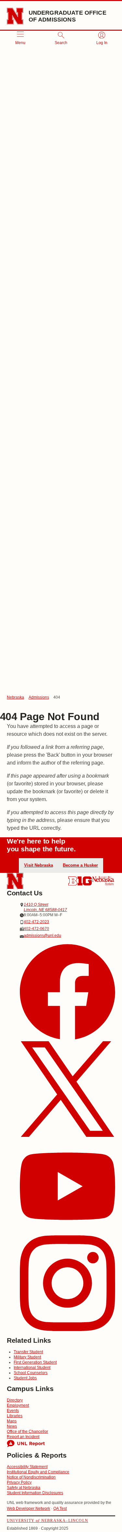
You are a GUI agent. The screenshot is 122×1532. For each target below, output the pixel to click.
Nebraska (15, 697)
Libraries (14, 1416)
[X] (67, 1089)
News (12, 1426)
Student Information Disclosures (35, 1493)
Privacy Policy (19, 1482)
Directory (15, 1400)
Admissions (39, 697)
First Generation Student (35, 1362)
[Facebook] (67, 992)
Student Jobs (25, 1378)
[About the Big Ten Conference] (80, 881)
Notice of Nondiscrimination (31, 1477)
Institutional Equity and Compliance (38, 1472)
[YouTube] (67, 1187)
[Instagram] (67, 1284)
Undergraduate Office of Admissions (67, 16)
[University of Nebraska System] (103, 881)
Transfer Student (28, 1352)
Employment (18, 1405)
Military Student (27, 1357)
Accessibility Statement (27, 1466)
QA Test (60, 1508)
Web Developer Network (28, 1508)
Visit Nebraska (38, 865)
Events (13, 1410)
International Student (32, 1367)
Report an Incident (23, 1436)
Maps (12, 1421)
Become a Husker (80, 865)
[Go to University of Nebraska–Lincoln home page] (15, 16)
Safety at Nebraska (23, 1487)
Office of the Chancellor (27, 1431)
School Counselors (30, 1372)
